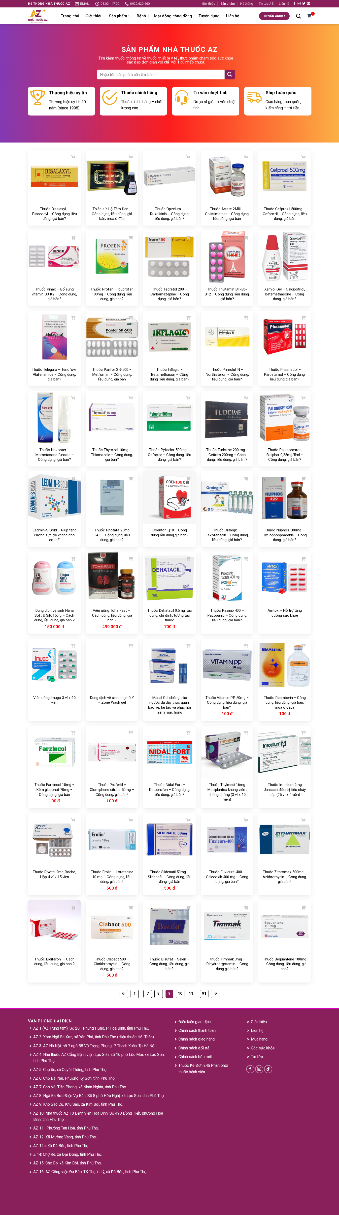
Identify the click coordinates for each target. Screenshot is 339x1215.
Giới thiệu (208, 3)
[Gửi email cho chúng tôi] (308, 3)
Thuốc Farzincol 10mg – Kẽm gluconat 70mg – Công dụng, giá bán (54, 789)
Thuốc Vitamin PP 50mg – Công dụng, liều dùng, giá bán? (227, 702)
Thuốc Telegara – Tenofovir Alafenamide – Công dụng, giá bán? (54, 374)
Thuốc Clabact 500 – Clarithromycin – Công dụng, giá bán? (112, 964)
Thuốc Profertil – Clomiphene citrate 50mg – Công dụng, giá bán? (112, 789)
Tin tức (257, 1056)
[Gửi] (230, 74)
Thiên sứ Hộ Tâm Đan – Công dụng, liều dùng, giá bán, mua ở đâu (112, 214)
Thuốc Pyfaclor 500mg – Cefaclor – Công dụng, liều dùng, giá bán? (169, 455)
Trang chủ (70, 16)
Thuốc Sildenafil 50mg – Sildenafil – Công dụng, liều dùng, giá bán (169, 877)
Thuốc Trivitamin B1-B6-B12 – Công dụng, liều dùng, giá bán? (227, 294)
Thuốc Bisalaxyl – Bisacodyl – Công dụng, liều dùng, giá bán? (54, 214)
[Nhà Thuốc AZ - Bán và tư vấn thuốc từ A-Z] (40, 16)
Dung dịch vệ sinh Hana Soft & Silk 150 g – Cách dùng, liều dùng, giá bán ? (54, 615)
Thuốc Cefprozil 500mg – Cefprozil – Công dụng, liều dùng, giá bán (285, 214)
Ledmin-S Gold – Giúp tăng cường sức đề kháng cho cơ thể (54, 535)
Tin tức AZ (266, 3)
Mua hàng (259, 1039)
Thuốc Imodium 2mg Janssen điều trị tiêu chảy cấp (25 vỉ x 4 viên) (285, 789)
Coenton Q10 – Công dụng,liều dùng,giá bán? (169, 532)
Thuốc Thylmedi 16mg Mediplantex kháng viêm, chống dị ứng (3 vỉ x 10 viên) (227, 792)
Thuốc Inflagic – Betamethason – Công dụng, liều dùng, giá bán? (169, 374)
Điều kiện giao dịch (194, 1021)
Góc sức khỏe (263, 1048)
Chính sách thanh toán (197, 1030)
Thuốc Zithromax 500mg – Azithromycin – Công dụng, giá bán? (285, 877)
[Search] (298, 16)
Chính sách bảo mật (195, 1056)
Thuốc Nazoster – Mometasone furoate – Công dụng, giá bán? (54, 455)
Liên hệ (284, 3)
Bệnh (141, 16)
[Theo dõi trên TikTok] (268, 1069)
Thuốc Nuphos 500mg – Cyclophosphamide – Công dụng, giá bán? (285, 535)
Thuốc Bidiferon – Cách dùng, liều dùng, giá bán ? (54, 961)
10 (180, 993)
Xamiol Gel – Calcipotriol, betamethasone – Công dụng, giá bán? (284, 294)
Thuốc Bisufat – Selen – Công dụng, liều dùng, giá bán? (169, 964)
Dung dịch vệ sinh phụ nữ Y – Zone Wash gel (112, 700)
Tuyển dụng (209, 16)
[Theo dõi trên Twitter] (303, 3)
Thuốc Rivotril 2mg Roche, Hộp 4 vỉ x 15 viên (54, 874)
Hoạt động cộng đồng (172, 16)
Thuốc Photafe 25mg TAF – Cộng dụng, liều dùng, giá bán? (112, 535)
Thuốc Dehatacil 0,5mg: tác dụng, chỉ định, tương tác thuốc (169, 615)
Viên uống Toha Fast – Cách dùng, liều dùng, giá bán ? (112, 615)
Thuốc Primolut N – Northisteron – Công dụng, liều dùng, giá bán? (227, 374)
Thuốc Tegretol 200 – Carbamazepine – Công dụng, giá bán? (169, 294)
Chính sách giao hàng (196, 1039)
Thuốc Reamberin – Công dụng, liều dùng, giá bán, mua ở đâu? (285, 702)
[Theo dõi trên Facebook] (294, 3)
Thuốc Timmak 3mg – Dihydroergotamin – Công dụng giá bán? (227, 964)
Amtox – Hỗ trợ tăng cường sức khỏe (285, 613)
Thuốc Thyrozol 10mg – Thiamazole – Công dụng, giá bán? (112, 455)
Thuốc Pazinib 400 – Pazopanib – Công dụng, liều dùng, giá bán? (227, 615)
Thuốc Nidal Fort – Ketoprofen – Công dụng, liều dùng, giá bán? (169, 789)
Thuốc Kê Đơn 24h (194, 1065)
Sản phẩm (228, 3)
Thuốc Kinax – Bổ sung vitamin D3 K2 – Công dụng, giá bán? (54, 294)
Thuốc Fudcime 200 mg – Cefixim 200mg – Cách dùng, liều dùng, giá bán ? (227, 455)
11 (191, 993)
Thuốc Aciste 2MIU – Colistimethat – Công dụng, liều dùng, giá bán (227, 214)
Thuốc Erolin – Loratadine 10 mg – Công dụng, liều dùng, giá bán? (112, 877)
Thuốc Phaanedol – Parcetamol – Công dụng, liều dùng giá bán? (284, 374)
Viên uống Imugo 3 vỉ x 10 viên (54, 700)
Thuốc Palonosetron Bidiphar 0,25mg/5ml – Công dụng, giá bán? (284, 455)
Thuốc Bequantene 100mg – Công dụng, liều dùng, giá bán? (284, 964)
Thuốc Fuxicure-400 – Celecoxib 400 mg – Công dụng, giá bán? (227, 877)
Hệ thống (246, 3)
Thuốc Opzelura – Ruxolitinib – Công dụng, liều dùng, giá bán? (169, 214)
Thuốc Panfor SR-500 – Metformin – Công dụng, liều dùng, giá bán (112, 374)
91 (204, 993)
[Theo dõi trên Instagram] (299, 3)
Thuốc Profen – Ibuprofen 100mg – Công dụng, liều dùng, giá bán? (112, 294)
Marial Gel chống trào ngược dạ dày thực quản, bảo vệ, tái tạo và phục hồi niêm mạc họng (169, 705)
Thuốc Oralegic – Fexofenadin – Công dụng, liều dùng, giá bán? (227, 535)
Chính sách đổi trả (193, 1048)
